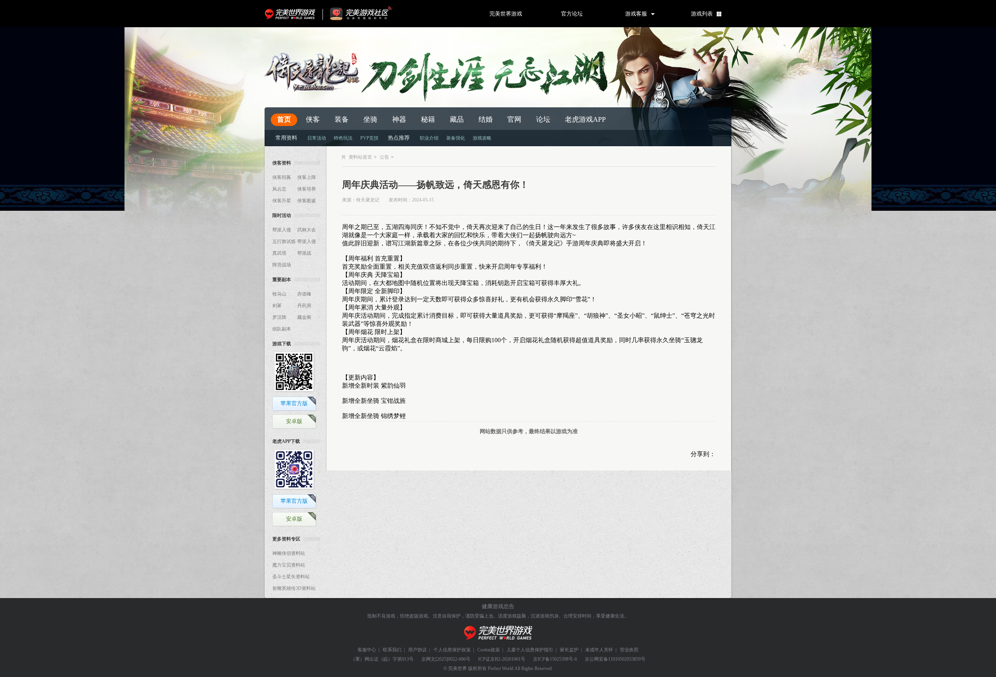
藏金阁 (304, 317)
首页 (284, 119)
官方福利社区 (367, 13)
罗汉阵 (279, 317)
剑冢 (277, 305)
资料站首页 (360, 157)
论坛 (543, 119)
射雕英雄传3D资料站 (294, 588)
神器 (399, 119)
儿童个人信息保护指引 (530, 650)
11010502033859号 (626, 659)
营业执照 (629, 650)
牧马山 (279, 294)
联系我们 (392, 650)
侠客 (313, 119)
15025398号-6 (563, 659)
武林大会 (306, 230)
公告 (384, 157)
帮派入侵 (281, 230)
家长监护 (569, 650)
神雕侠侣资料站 (288, 553)
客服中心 (367, 650)
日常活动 (316, 138)
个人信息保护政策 (452, 650)
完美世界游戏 (292, 13)
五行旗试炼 (284, 241)
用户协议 (417, 650)
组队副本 (281, 329)
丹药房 (304, 305)
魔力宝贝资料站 (288, 565)
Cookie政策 (488, 650)
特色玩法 (343, 138)
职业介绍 (429, 138)
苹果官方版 (294, 403)
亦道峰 (304, 294)
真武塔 (279, 253)
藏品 (457, 119)
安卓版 (294, 421)
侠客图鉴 (306, 200)
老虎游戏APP (585, 119)
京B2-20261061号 (507, 659)
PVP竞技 (369, 138)
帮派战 (304, 253)
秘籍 (428, 119)
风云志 (279, 189)
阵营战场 (281, 265)
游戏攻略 (482, 138)
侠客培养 (306, 189)
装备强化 (455, 138)
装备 (342, 119)
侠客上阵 (306, 177)
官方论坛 (572, 13)
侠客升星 (281, 200)
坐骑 (370, 119)
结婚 (486, 119)
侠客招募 (281, 177)
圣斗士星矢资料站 (291, 576)
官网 (514, 119)
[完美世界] (498, 633)
